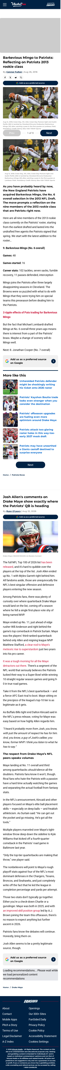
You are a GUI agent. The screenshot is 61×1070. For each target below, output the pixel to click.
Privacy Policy (37, 1025)
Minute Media (17, 1049)
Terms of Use (10, 1030)
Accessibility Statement (43, 1036)
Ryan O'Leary (13, 511)
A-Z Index (8, 1041)
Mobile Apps (9, 1019)
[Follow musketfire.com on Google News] (53, 361)
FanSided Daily (37, 1019)
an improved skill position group (21, 910)
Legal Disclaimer (12, 1036)
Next (49, 133)
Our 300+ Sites (37, 1013)
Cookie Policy (36, 1030)
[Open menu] (5, 4)
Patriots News (18, 475)
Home (6, 475)
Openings (34, 1008)
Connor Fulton (14, 72)
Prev (12, 133)
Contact (7, 1013)
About (5, 1008)
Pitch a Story (9, 1025)
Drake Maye (17, 987)
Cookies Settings (39, 1041)
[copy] (21, 77)
